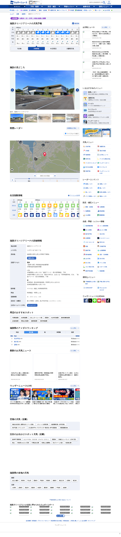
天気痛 (14, 210)
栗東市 (35, 480)
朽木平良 (17, 338)
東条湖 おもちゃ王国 (23, 442)
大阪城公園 (68, 442)
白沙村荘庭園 (55, 317)
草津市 (23, 480)
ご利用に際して (74, 520)
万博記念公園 (35, 442)
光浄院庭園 (24, 317)
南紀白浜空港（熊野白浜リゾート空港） (23, 424)
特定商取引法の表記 (56, 520)
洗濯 (14, 215)
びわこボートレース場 (36, 317)
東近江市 (61, 480)
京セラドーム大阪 (58, 442)
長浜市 (27, 487)
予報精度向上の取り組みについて (60, 500)
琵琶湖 (46, 317)
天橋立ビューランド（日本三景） (67, 439)
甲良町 (58, 487)
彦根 (15, 344)
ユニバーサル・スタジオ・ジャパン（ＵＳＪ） (36, 439)
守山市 (29, 480)
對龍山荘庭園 (24, 321)
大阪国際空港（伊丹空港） (58, 424)
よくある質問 (83, 520)
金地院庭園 (15, 321)
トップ (12, 14)
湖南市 (54, 480)
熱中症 (14, 205)
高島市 (33, 487)
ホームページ (32, 305)
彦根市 (20, 487)
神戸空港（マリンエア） (19, 427)
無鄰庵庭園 (34, 321)
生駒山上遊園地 (45, 442)
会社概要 (28, 520)
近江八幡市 (15, 480)
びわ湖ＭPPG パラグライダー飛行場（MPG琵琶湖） (43, 427)
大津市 (14, 487)
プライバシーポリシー (44, 520)
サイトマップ (91, 520)
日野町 (68, 480)
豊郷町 (52, 487)
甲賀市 (42, 480)
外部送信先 (66, 520)
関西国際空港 (64, 427)
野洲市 (48, 480)
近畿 (17, 14)
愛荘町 (46, 487)
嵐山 (13, 442)
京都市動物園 (43, 321)
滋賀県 (23, 14)
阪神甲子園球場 (16, 439)
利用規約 (34, 520)
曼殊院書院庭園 (65, 317)
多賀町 (65, 487)
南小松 (16, 341)
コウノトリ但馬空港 (42, 424)
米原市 (39, 487)
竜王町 (75, 480)
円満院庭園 (15, 317)
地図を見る (31, 258)
